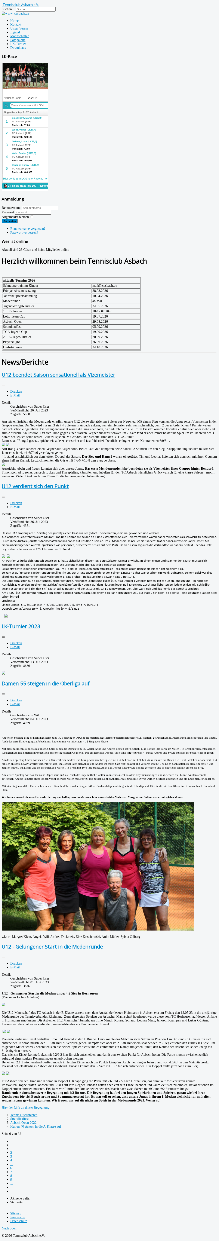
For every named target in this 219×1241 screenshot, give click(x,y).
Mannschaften (19, 36)
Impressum (17, 1217)
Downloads (18, 47)
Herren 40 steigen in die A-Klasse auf (35, 1126)
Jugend (15, 32)
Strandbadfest (19, 1119)
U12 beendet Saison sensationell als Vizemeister (58, 374)
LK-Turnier (18, 44)
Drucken (16, 391)
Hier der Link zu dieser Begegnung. (26, 1107)
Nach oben (9, 1228)
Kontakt (15, 24)
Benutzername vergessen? (27, 228)
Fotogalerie (17, 40)
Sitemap (15, 1213)
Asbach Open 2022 (23, 1122)
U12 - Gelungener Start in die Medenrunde (52, 946)
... (11, 1164)
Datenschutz (18, 1221)
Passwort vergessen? (24, 232)
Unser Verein (19, 28)
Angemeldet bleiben (15, 217)
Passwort (8, 212)
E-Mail (15, 395)
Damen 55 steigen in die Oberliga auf (46, 683)
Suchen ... (8, 9)
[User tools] (3, 385)
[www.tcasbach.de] (15, 13)
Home (14, 20)
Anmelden (9, 221)
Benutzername (11, 207)
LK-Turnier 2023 (21, 626)
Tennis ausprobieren (23, 1115)
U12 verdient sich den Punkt (35, 486)
